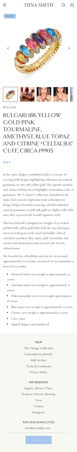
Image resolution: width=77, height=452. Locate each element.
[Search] (63, 5)
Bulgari (9, 107)
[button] (8, 48)
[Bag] (72, 5)
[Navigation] (4, 5)
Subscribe (38, 440)
